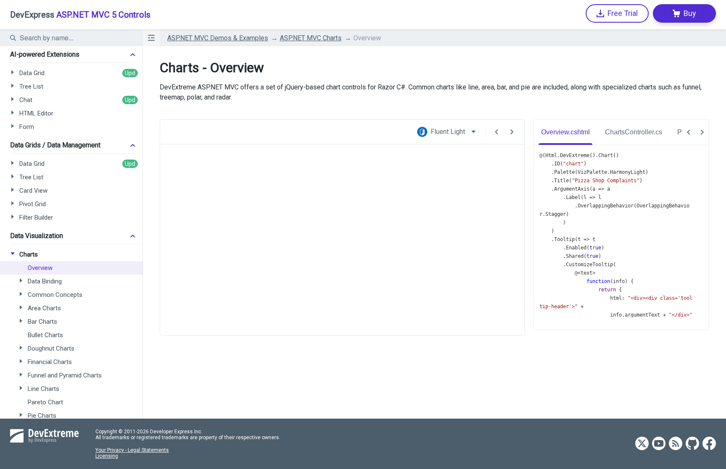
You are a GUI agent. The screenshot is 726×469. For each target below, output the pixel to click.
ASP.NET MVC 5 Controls (80, 15)
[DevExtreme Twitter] (642, 444)
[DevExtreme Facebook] (709, 444)
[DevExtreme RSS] (675, 444)
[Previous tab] (688, 132)
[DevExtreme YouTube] (659, 444)
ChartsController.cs (633, 132)
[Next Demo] (511, 131)
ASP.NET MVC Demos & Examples (217, 38)
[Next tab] (702, 132)
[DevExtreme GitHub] (692, 444)
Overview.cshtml (565, 132)
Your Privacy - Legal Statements (132, 450)
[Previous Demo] (496, 131)
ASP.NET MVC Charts (311, 38)
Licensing (106, 456)
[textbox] (76, 37)
